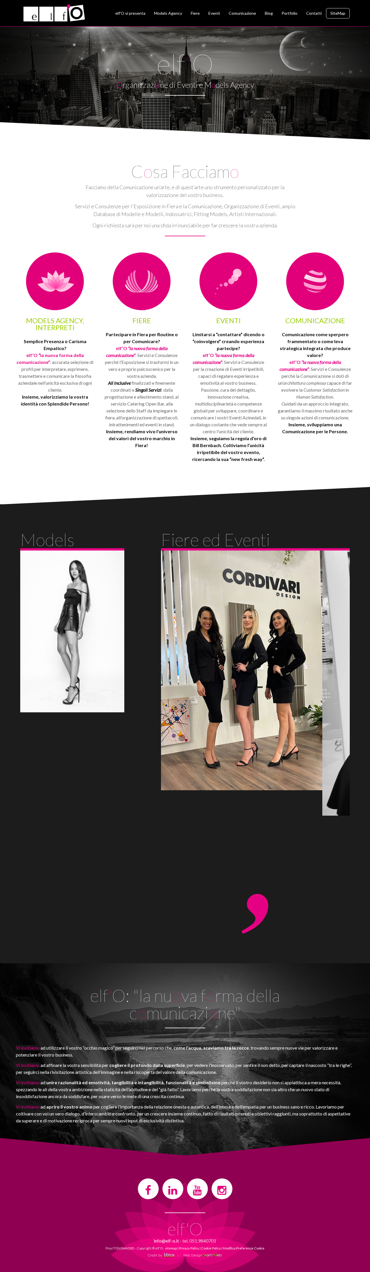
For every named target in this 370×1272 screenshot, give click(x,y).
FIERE (141, 320)
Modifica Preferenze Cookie (243, 1248)
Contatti (314, 13)
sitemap (171, 1248)
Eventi (214, 13)
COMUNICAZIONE (315, 320)
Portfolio (289, 13)
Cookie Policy (211, 1248)
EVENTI (228, 320)
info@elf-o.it (166, 1240)
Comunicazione (242, 13)
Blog (269, 13)
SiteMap (337, 13)
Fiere (195, 13)
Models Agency (168, 13)
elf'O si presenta (130, 13)
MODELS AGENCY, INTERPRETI (55, 324)
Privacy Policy (189, 1248)
